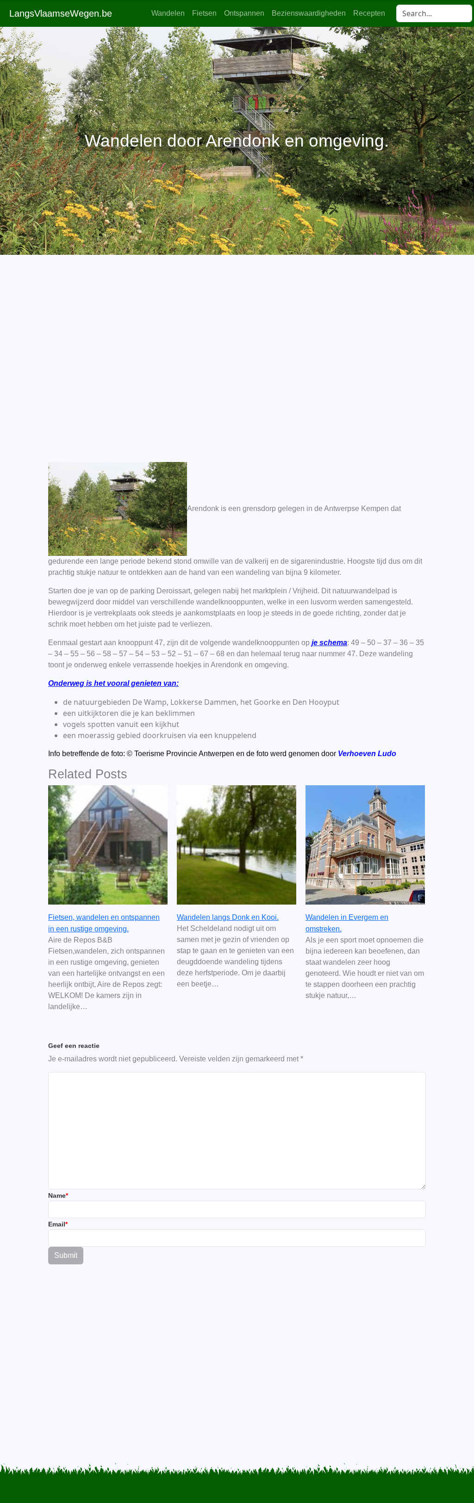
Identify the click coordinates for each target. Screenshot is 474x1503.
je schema (329, 643)
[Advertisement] (237, 342)
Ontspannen (244, 13)
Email (58, 1224)
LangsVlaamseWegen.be (60, 13)
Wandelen (168, 13)
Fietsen (204, 13)
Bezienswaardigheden (309, 13)
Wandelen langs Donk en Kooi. (228, 917)
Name (58, 1195)
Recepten (369, 13)
